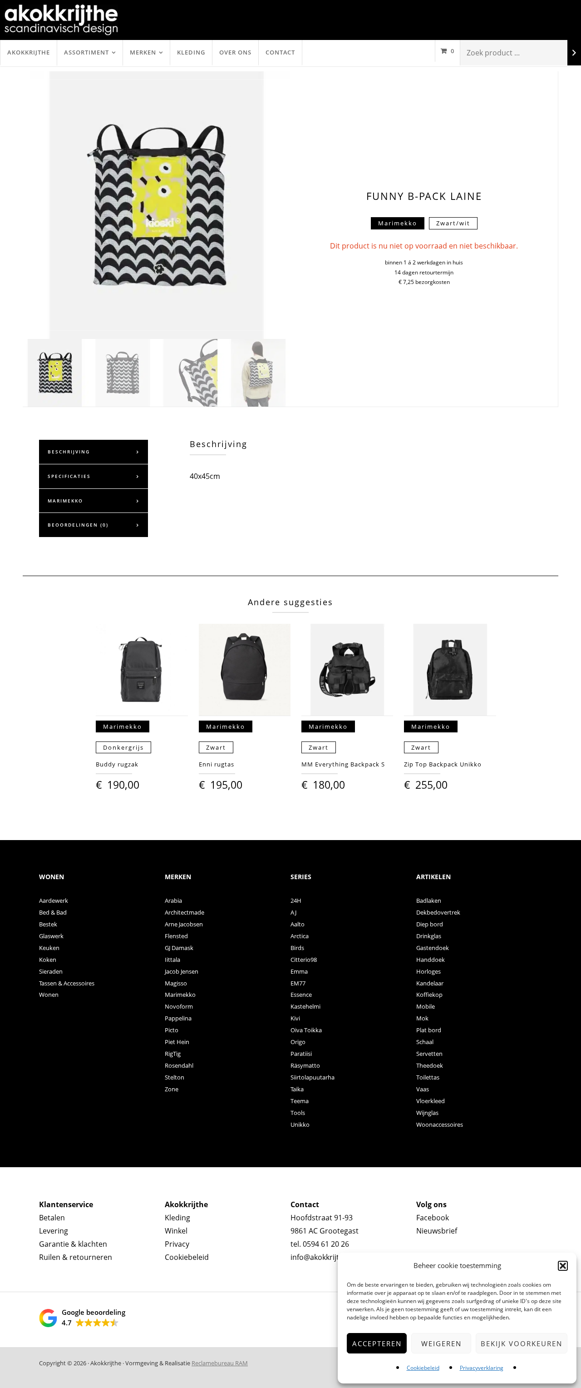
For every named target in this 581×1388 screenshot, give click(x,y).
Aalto (297, 924)
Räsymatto (305, 1065)
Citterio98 (303, 959)
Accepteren (377, 1343)
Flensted (176, 936)
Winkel (176, 1231)
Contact (280, 52)
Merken (143, 52)
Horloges (428, 971)
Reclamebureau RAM (220, 1363)
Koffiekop (429, 994)
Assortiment (86, 52)
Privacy (177, 1244)
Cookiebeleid (423, 1368)
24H (295, 900)
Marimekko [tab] (65, 500)
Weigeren (441, 1343)
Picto (171, 1030)
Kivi (295, 1018)
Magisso (176, 983)
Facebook (432, 1218)
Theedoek (429, 1065)
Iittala (172, 959)
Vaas (422, 1089)
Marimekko (180, 994)
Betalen (52, 1218)
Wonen (49, 994)
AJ (293, 912)
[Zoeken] (574, 53)
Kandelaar (429, 983)
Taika (297, 1089)
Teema (299, 1101)
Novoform (179, 1006)
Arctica (299, 936)
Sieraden (51, 971)
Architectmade (184, 912)
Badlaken (428, 900)
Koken (47, 959)
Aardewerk (53, 900)
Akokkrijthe (28, 52)
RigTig (173, 1054)
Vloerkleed (430, 1101)
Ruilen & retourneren (75, 1257)
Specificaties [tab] (69, 476)
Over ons (235, 52)
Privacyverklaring (481, 1368)
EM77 (297, 983)
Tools (297, 1113)
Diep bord (429, 924)
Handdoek (430, 959)
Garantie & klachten (73, 1244)
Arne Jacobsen (184, 924)
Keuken (49, 948)
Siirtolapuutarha (312, 1077)
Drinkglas (428, 936)
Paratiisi (301, 1054)
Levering (53, 1231)
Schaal (424, 1042)
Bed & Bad (53, 912)
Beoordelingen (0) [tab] (78, 525)
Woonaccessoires (439, 1124)
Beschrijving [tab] (69, 451)
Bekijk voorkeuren (521, 1343)
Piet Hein (177, 1042)
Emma (299, 971)
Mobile (425, 1006)
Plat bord (428, 1030)
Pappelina (178, 1018)
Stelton (174, 1077)
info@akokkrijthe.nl (323, 1257)
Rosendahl (179, 1065)
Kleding (191, 52)
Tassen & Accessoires (66, 983)
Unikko (300, 1124)
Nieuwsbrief (436, 1231)
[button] (562, 1265)
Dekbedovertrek (438, 912)
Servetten (429, 1054)
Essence (301, 994)
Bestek (48, 924)
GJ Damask (179, 948)
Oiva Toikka (306, 1030)
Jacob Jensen (181, 971)
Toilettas (427, 1077)
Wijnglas (427, 1113)
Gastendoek (432, 948)
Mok (422, 1018)
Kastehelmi (305, 1006)
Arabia (173, 900)
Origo (297, 1042)
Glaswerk (51, 936)
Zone (171, 1089)
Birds (297, 948)
